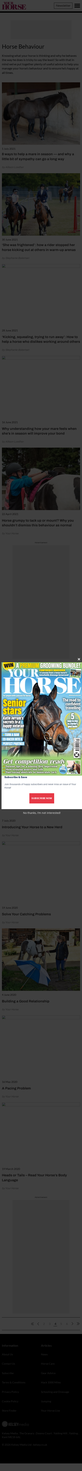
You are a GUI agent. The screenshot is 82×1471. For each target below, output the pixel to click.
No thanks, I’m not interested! (42, 813)
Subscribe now (41, 798)
